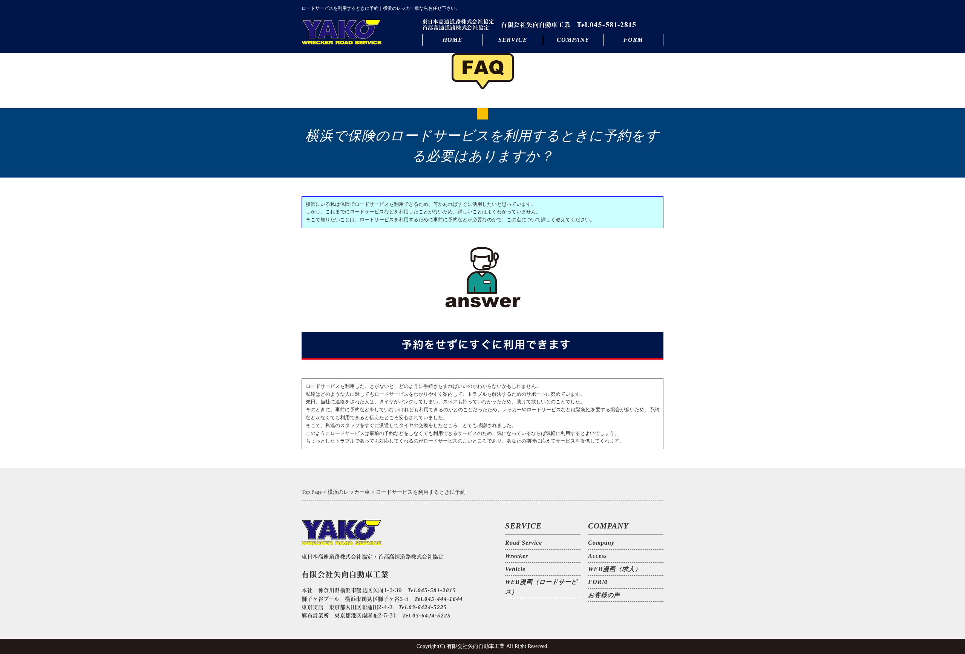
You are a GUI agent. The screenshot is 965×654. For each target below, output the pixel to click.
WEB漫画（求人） (614, 569)
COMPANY (573, 40)
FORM (633, 40)
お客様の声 (604, 595)
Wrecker (516, 556)
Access (597, 556)
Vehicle (515, 569)
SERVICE (512, 40)
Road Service (523, 542)
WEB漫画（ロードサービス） (541, 587)
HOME (453, 40)
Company (601, 542)
